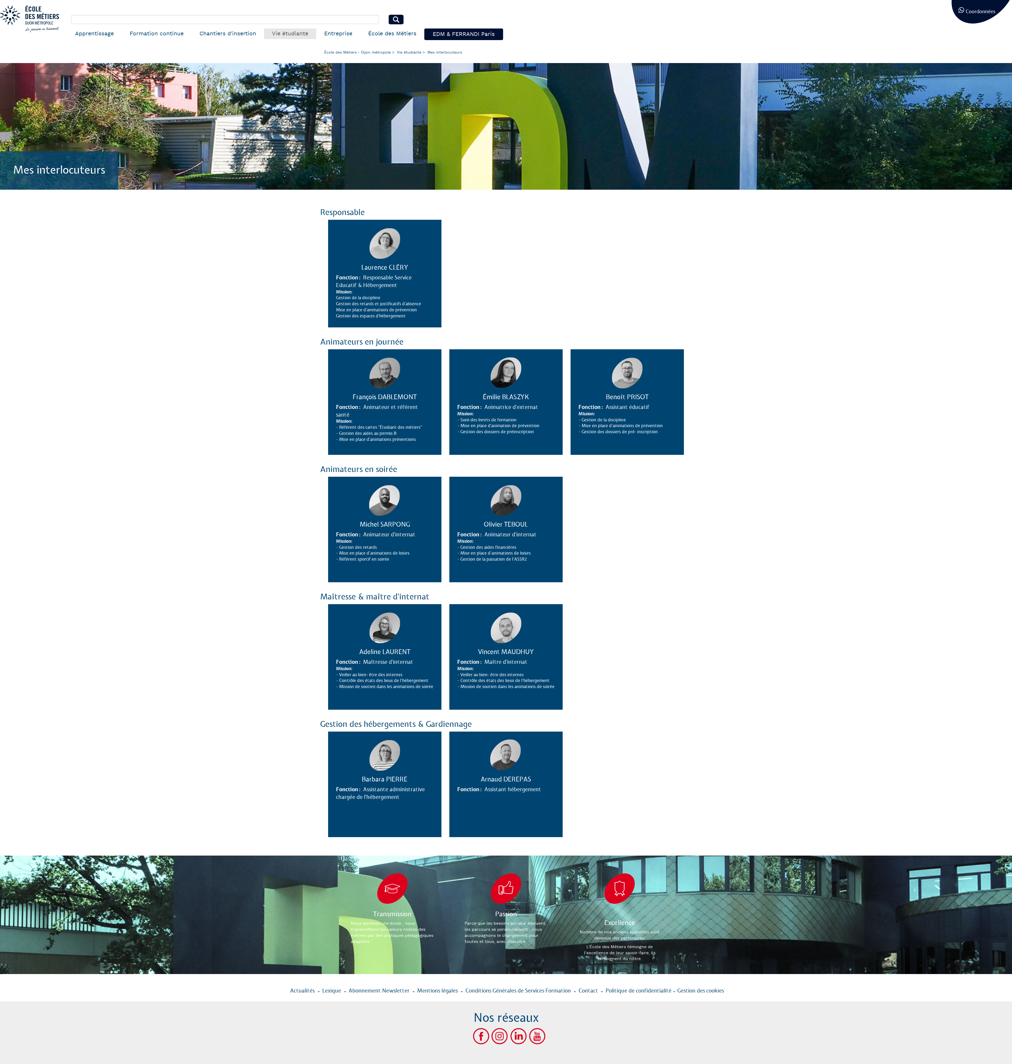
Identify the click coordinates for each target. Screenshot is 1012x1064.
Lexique (331, 991)
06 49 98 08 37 (497, 805)
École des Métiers (392, 33)
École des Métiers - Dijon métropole (357, 52)
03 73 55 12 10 (494, 423)
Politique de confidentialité (639, 991)
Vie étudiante (290, 33)
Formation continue (157, 33)
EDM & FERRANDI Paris (464, 34)
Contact (588, 991)
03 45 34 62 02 (374, 302)
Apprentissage (94, 33)
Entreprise (338, 33)
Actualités (302, 991)
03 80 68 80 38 (618, 423)
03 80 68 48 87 (375, 814)
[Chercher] (396, 20)
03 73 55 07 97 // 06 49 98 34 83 (394, 678)
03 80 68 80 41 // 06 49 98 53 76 (395, 550)
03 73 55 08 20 (374, 432)
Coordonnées (980, 12)
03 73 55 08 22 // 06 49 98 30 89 (516, 678)
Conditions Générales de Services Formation (518, 991)
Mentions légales (437, 991)
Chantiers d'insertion (228, 33)
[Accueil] (31, 18)
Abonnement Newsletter (379, 991)
